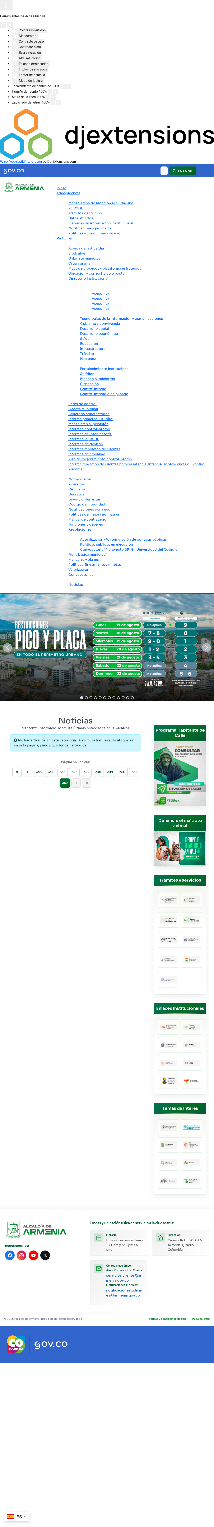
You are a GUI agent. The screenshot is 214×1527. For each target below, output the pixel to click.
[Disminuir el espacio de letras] (53, 102)
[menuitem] (61, 188)
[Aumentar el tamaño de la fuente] (55, 92)
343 (39, 772)
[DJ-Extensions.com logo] (107, 134)
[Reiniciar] (3, 25)
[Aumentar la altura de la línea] (53, 97)
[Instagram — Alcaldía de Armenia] (21, 1255)
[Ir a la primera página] (17, 772)
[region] (107, 647)
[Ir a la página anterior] (27, 772)
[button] (7, 647)
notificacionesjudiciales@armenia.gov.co (124, 1293)
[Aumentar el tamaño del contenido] (68, 86)
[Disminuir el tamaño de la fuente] (50, 92)
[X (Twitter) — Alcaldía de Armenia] (45, 1255)
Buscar (185, 171)
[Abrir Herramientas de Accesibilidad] (6, 5)
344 (51, 772)
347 (86, 772)
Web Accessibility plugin (21, 161)
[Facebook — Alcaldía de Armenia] (10, 1255)
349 (110, 772)
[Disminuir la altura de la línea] (48, 97)
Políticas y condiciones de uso (166, 1318)
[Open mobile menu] (46, 183)
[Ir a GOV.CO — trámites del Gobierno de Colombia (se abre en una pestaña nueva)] (51, 1344)
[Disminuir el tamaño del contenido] (63, 86)
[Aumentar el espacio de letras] (58, 102)
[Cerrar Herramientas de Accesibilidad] (10, 25)
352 (65, 783)
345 (62, 772)
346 (74, 772)
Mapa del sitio (201, 1318)
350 (122, 772)
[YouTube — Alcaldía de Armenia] (33, 1255)
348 (98, 772)
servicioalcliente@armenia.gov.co (123, 1278)
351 (134, 772)
